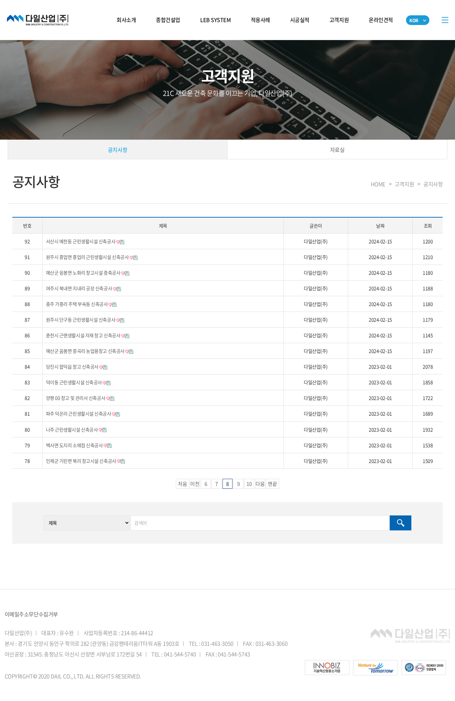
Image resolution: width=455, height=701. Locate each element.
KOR (413, 20)
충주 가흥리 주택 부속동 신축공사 (77, 304)
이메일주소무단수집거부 (31, 614)
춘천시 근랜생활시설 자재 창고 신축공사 (83, 335)
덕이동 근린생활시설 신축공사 (74, 382)
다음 (260, 483)
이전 (195, 483)
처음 (182, 483)
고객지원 (339, 20)
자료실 (337, 150)
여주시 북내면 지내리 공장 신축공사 (79, 288)
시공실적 (299, 20)
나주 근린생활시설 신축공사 (72, 429)
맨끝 (272, 483)
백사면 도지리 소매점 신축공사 (75, 445)
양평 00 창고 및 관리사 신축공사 (76, 397)
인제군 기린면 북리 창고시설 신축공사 (81, 460)
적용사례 (260, 20)
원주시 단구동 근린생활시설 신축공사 (81, 319)
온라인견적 (381, 20)
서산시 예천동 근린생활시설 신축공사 (81, 241)
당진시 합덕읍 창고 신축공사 (73, 366)
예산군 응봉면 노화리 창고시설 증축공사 (83, 272)
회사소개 (126, 20)
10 (249, 483)
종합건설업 (168, 20)
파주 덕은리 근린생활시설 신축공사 (79, 413)
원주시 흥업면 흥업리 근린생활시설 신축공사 (88, 257)
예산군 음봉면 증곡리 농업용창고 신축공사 (86, 351)
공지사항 (117, 150)
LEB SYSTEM (215, 20)
